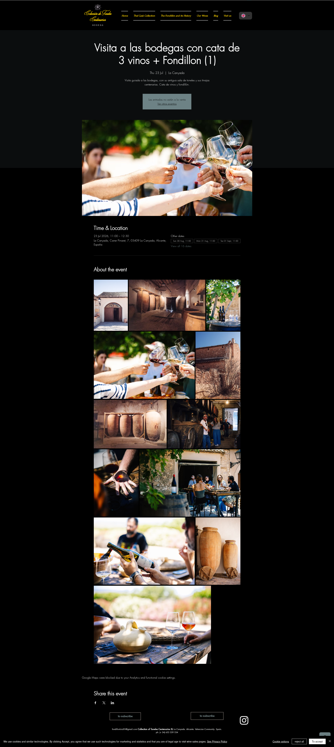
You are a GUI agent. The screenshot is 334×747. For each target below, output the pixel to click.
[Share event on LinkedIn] (112, 702)
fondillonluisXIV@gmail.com (124, 729)
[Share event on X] (104, 702)
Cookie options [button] (281, 741)
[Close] (330, 741)
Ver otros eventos (167, 104)
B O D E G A (98, 25)
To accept (317, 741)
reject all (299, 741)
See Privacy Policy (217, 741)
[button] (125, 716)
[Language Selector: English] (245, 15)
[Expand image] (111, 305)
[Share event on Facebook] (95, 702)
